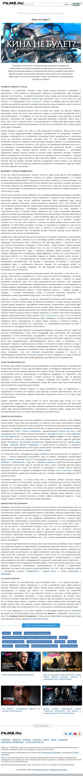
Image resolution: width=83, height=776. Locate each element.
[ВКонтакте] (66, 734)
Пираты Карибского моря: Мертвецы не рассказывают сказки (29, 637)
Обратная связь (42, 770)
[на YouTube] (75, 734)
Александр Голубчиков (51, 752)
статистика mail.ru (34, 742)
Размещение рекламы (59, 770)
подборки (63, 740)
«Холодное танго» (55, 434)
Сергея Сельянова (34, 101)
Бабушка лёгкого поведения (44, 646)
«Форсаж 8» (74, 352)
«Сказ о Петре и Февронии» (28, 431)
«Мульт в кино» (44, 450)
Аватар (17, 633)
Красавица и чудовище (13, 642)
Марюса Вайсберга (64, 470)
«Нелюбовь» (13, 442)
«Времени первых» (46, 462)
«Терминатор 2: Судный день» (41, 571)
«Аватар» (35, 352)
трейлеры (5, 740)
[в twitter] (70, 734)
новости (16, 740)
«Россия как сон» (66, 431)
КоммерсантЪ (35, 13)
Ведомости (44, 13)
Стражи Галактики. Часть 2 (39, 642)
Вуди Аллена (65, 315)
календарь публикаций (12, 742)
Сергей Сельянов (68, 646)
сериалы (37, 740)
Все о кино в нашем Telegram (41, 626)
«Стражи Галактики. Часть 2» (20, 459)
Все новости (41, 726)
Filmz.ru (28, 13)
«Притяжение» (18, 462)
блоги (46, 740)
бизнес (6, 633)
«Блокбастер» (37, 442)
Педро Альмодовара (48, 315)
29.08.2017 (21, 13)
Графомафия (22, 646)
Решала (72, 642)
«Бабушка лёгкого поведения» (24, 445)
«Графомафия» (74, 613)
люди (53, 740)
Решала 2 (8, 646)
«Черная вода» (73, 442)
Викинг (63, 637)
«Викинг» (5, 462)
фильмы (27, 740)
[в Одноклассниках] (79, 734)
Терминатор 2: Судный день (37, 633)
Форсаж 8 (60, 642)
